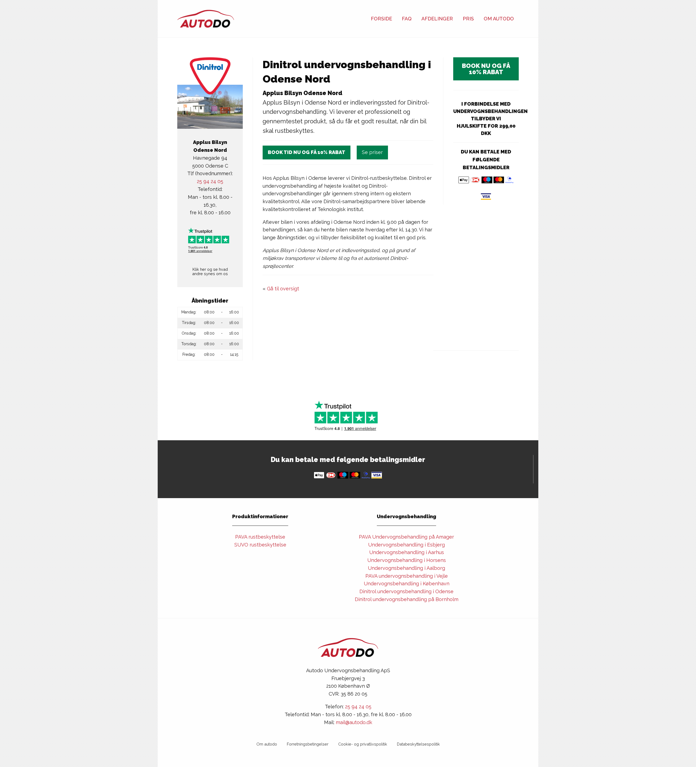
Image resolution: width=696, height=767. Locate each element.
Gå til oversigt (283, 288)
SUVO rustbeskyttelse (260, 545)
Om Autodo (499, 18)
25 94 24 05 (210, 181)
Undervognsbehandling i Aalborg (406, 568)
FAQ (407, 18)
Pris (468, 18)
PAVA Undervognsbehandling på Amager (406, 537)
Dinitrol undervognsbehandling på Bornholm (406, 599)
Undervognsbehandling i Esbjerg (406, 545)
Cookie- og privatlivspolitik (362, 744)
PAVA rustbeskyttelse (260, 537)
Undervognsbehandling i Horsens (406, 560)
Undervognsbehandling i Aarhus (406, 552)
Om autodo (266, 744)
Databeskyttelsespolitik (418, 744)
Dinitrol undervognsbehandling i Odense (406, 591)
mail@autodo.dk (354, 722)
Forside (381, 18)
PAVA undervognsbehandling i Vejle (406, 576)
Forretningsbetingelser (307, 744)
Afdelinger (437, 18)
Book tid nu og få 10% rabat (306, 152)
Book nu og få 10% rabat (486, 69)
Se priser (372, 152)
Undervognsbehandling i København (406, 583)
